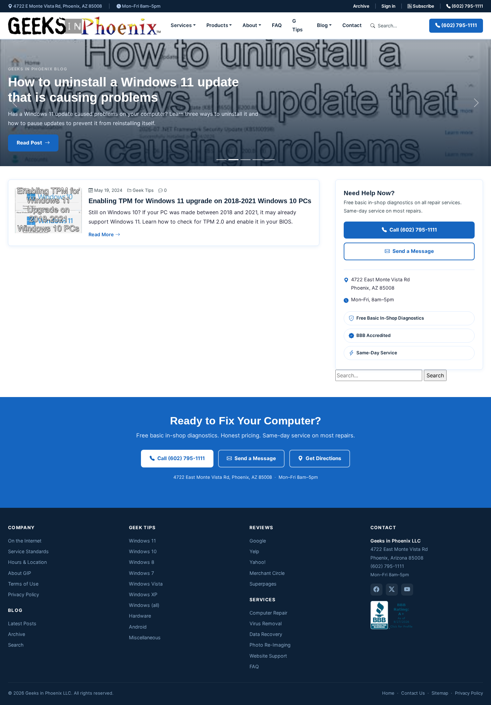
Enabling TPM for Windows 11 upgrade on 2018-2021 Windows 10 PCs (200, 201)
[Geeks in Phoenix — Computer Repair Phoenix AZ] (84, 25)
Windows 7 (141, 573)
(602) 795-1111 (467, 6)
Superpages (263, 584)
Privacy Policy (23, 594)
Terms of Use (23, 584)
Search (16, 645)
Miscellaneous (145, 637)
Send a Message (413, 251)
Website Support (268, 656)
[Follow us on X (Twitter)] (392, 590)
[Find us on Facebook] (376, 590)
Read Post (29, 142)
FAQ (277, 25)
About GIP (19, 573)
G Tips (297, 25)
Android (138, 627)
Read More (102, 234)
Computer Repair (268, 613)
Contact (352, 25)
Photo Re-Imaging (270, 645)
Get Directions (323, 458)
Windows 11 (142, 541)
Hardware (140, 616)
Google (258, 541)
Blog (322, 25)
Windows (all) (144, 605)
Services (181, 25)
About (249, 25)
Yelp (254, 551)
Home (388, 693)
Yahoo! (258, 562)
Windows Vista (146, 584)
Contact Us (413, 693)
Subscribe (423, 6)
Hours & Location (27, 562)
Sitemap (440, 693)
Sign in (388, 6)
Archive (361, 6)
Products (217, 25)
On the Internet (24, 541)
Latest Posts (22, 623)
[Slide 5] (270, 159)
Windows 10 (143, 551)
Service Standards (28, 551)
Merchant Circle (267, 573)
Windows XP (143, 594)
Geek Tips (143, 190)
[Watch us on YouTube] (407, 590)
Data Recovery (266, 634)
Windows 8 (141, 562)
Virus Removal (266, 623)
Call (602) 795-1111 (413, 230)
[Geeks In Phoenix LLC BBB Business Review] (392, 614)
